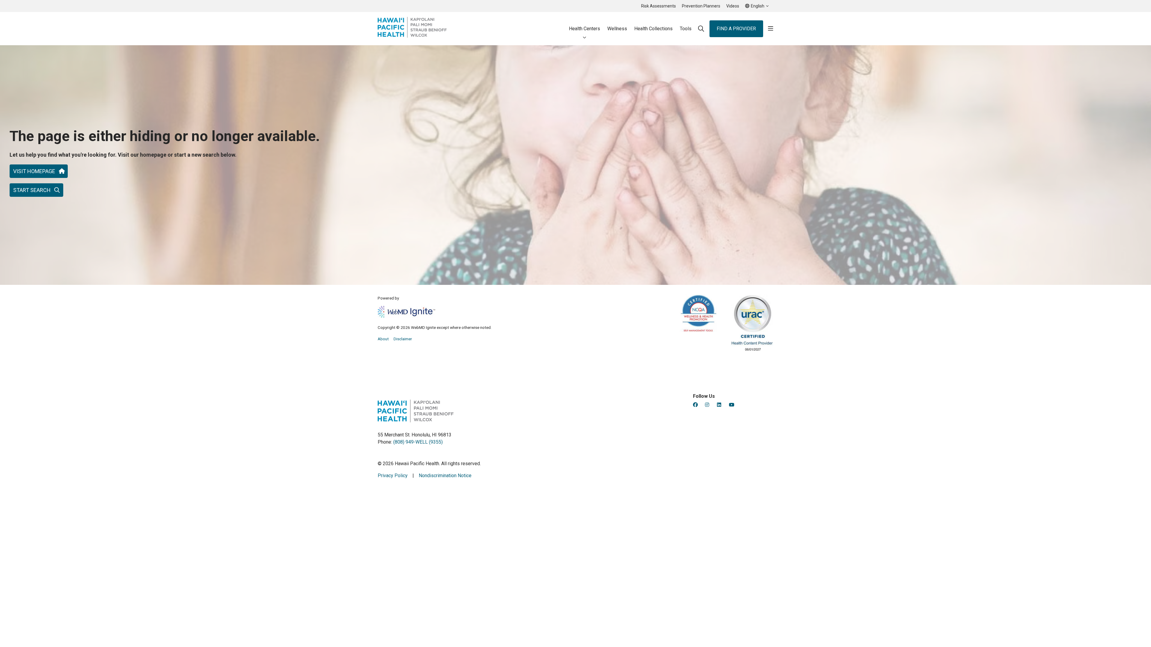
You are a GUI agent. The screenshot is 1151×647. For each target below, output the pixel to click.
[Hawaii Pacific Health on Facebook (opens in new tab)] (695, 405)
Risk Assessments (658, 6)
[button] (770, 29)
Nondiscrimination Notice (445, 475)
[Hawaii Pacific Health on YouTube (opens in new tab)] (731, 405)
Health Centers (584, 28)
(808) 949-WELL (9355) (418, 442)
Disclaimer (403, 338)
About (383, 338)
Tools (685, 28)
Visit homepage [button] (34, 171)
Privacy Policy (393, 475)
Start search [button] (32, 190)
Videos (732, 6)
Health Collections (653, 28)
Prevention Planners (701, 6)
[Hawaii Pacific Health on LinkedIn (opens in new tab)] (719, 405)
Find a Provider (736, 28)
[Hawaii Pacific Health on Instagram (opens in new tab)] (707, 405)
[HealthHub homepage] (412, 29)
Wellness (617, 28)
